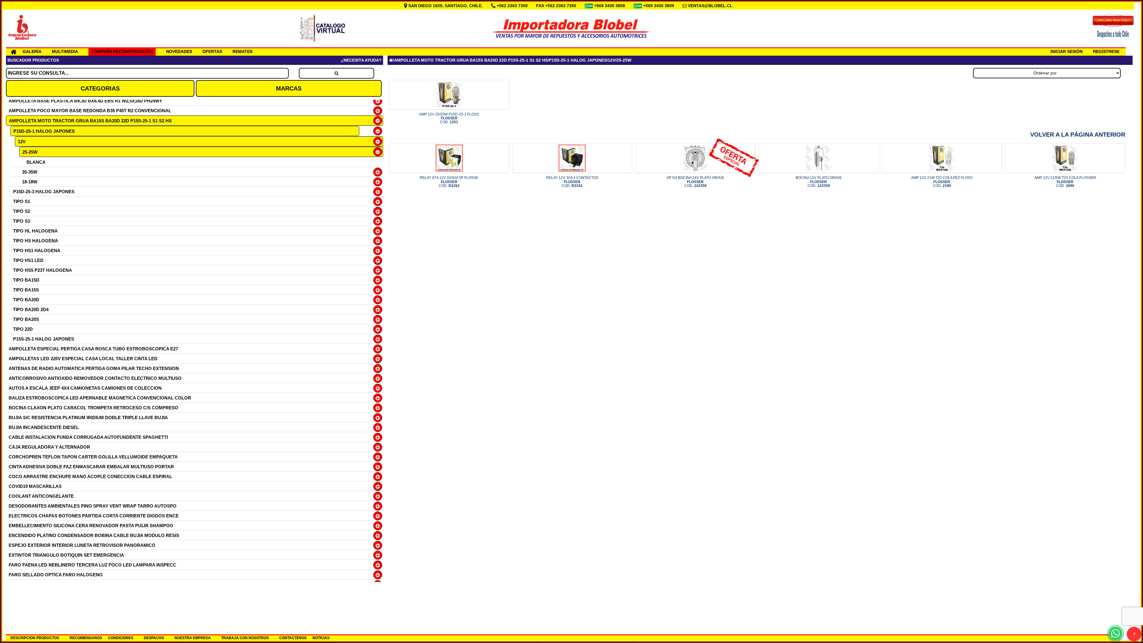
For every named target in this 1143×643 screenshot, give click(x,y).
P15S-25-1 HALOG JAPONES (43, 338)
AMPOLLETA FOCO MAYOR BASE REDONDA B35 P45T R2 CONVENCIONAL (90, 110)
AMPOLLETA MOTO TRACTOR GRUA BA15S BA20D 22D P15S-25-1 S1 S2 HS (90, 120)
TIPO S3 (21, 221)
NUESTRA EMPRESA (192, 638)
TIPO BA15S (26, 289)
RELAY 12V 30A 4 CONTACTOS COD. (572, 182)
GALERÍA (32, 51)
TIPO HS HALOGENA (35, 240)
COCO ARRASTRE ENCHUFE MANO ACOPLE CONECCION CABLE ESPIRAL (90, 476)
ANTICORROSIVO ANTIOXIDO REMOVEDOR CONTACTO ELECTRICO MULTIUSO (95, 378)
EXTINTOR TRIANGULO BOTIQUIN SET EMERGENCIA (66, 555)
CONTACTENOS (293, 638)
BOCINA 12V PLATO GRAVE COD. (819, 182)
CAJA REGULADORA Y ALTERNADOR (49, 447)
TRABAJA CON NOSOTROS (245, 638)
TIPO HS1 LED (28, 260)
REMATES (242, 51)
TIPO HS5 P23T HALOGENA (42, 270)
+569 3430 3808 (610, 5)
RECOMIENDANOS (86, 638)
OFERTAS (212, 51)
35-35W (29, 171)
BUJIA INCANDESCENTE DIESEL (44, 427)
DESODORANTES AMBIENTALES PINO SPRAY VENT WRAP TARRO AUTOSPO (93, 505)
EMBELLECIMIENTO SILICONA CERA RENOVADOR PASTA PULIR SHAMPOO (91, 525)
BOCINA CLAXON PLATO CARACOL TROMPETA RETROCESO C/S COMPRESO (93, 407)
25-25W (30, 151)
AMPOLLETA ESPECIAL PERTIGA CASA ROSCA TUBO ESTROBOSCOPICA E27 (93, 348)
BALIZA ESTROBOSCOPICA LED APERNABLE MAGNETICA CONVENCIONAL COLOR (100, 397)
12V (22, 141)
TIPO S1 (21, 201)
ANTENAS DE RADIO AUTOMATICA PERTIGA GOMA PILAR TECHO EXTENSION (94, 368)
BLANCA (36, 162)
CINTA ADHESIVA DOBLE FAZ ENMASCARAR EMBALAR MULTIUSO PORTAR (91, 466)
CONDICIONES (120, 638)
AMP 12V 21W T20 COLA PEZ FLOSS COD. (941, 182)
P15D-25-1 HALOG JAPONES (44, 131)
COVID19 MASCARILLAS (35, 486)
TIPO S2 (21, 211)
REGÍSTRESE (1106, 51)
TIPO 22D (23, 329)
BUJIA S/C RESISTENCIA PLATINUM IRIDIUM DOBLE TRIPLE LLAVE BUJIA (88, 417)
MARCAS (289, 88)
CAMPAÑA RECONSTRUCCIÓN (122, 51)
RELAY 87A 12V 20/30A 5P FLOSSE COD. (449, 182)
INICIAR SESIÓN (1066, 51)
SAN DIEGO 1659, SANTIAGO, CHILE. (445, 5)
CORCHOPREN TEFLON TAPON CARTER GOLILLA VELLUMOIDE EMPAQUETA (93, 456)
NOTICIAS (321, 638)
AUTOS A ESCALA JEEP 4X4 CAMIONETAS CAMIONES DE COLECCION (85, 388)
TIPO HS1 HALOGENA (36, 250)
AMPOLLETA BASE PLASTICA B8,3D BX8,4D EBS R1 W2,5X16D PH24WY (85, 100)
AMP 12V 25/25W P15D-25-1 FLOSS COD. (449, 118)
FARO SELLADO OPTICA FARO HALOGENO (56, 574)
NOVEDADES (179, 51)
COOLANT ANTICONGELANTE (41, 496)
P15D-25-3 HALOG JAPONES (43, 191)
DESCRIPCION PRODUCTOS (34, 638)
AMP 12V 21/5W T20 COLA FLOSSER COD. (1065, 182)
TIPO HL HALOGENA (35, 230)
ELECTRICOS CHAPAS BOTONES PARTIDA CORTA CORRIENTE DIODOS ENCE (94, 515)
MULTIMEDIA (65, 51)
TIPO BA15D (26, 280)
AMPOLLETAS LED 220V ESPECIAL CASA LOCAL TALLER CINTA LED (83, 358)
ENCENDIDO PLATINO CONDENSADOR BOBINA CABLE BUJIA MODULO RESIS (94, 535)
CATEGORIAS (100, 88)
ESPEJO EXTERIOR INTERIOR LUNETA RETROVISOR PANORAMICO (82, 545)
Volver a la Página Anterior (1077, 134)
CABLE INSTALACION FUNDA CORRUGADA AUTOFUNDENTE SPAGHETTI (88, 437)
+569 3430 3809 (659, 5)
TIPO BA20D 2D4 (31, 309)
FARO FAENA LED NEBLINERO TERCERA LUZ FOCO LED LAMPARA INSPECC (92, 564)
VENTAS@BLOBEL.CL (710, 5)
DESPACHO (154, 638)
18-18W (29, 181)
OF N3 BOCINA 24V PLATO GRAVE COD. (695, 182)
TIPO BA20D (26, 299)
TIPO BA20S (26, 319)
